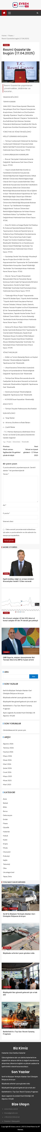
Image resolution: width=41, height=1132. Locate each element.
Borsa (5, 811)
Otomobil (6, 852)
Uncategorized (8, 872)
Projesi (9, 442)
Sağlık (5, 860)
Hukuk (5, 836)
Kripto (5, 844)
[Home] (4, 12)
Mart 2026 (7, 764)
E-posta (6, 513)
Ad (4, 505)
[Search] (37, 13)
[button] (9, 13)
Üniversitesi (16, 442)
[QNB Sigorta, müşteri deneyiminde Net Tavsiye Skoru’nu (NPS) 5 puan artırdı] (20, 641)
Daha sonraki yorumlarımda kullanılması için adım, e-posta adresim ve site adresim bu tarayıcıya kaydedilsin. (19, 532)
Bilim (5, 807)
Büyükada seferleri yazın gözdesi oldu (17, 697)
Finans (6, 45)
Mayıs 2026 (7, 756)
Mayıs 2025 (7, 776)
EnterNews (31, 1126)
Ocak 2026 (7, 772)
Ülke (5, 868)
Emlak (5, 819)
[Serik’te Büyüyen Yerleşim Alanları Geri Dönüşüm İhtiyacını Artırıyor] (20, 897)
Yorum (6, 474)
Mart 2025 (7, 784)
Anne (5, 799)
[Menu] (9, 13)
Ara (6, 672)
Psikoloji (6, 856)
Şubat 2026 (7, 768)
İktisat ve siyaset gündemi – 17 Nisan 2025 (30, 450)
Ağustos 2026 (8, 744)
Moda (5, 848)
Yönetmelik (25, 442)
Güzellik (6, 827)
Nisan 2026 (7, 760)
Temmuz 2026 (8, 748)
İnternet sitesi (8, 521)
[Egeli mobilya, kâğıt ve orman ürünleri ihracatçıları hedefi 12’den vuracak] (20, 562)
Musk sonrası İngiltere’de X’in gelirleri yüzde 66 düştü (11, 450)
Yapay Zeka (7, 876)
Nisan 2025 (7, 780)
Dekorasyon (7, 815)
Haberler (6, 832)
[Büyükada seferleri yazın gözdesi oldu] (20, 936)
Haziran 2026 (8, 752)
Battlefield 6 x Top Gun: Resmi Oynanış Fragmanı (20, 1092)
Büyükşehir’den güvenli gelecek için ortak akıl (20, 701)
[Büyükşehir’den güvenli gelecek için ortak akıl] (20, 976)
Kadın (5, 840)
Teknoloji (6, 864)
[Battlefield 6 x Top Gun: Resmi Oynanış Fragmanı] (20, 1015)
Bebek (5, 803)
